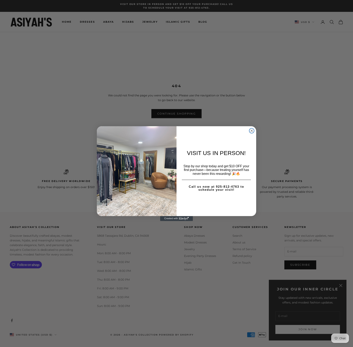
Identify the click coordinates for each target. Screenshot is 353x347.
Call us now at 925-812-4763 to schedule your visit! (216, 188)
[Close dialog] (251, 130)
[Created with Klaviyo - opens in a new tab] (176, 218)
